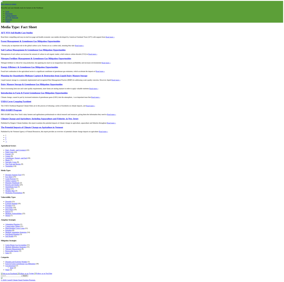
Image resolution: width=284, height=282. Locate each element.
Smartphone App (11, 187)
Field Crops (9, 152)
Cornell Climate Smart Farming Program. (21, 280)
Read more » (110, 37)
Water (7, 270)
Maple (7, 160)
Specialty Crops (10, 162)
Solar (7, 253)
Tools (7, 12)
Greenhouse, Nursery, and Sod (16, 158)
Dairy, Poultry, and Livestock (15, 150)
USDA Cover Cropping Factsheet (16, 101)
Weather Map (10, 191)
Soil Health (9, 236)
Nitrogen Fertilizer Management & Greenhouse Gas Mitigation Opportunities (36, 58)
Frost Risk (9, 207)
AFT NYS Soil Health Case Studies (17, 33)
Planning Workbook (12, 183)
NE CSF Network (11, 18)
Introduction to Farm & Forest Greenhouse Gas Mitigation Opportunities (34, 93)
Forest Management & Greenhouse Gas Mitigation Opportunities (30, 41)
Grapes (7, 156)
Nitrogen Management (13, 249)
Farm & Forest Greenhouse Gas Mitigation (20, 264)
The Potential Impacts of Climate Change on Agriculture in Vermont (32, 127)
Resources (9, 14)
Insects (7, 211)
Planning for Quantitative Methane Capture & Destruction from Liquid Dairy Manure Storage (44, 76)
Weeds (7, 215)
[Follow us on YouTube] (43, 273)
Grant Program (10, 179)
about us (8, 4)
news (3, 4)
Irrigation (8, 230)
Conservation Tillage (12, 226)
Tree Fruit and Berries (13, 164)
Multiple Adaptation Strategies (16, 232)
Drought (8, 201)
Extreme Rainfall (11, 203)
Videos (7, 22)
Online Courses (10, 181)
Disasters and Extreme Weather (16, 262)
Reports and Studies (12, 185)
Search (25, 276)
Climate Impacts (11, 16)
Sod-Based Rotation (12, 234)
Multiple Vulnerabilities (13, 213)
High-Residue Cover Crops (15, 228)
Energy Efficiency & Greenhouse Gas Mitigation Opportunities (29, 67)
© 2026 (4, 280)
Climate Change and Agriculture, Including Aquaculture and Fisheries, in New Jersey (40, 119)
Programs (8, 20)
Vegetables (9, 166)
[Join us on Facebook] (9, 273)
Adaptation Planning (12, 224)
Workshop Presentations (13, 193)
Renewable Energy (12, 251)
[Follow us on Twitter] (26, 273)
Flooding (8, 205)
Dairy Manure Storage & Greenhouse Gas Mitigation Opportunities (32, 84)
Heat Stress (9, 209)
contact (13, 4)
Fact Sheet (9, 177)
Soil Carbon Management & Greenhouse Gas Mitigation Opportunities (33, 50)
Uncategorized (10, 266)
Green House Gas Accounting (15, 245)
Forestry (8, 154)
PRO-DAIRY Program (11, 110)
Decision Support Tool (13, 175)
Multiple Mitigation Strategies (15, 247)
